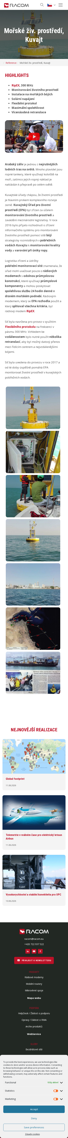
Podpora (34, 1008)
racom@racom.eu (34, 938)
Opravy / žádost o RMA (34, 1019)
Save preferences (34, 1127)
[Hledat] (42, 5)
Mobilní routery (34, 983)
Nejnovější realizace (34, 729)
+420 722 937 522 (34, 944)
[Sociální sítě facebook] (40, 951)
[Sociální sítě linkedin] (27, 951)
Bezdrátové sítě (34, 1049)
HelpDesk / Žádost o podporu (34, 1013)
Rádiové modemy (34, 977)
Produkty (34, 972)
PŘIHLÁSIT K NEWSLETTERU (36, 960)
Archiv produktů (34, 1026)
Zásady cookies (32, 1134)
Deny (34, 1118)
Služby (34, 1044)
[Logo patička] (34, 932)
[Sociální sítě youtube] (34, 951)
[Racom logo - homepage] (16, 4)
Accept (34, 1109)
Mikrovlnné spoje (34, 990)
